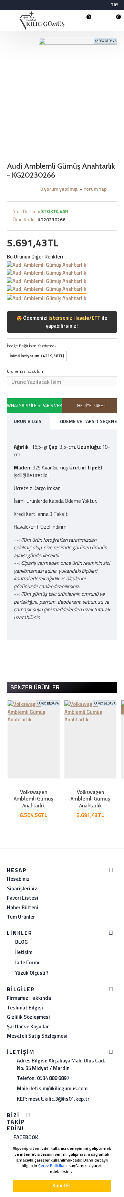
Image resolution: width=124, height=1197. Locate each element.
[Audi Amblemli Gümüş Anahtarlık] (46, 265)
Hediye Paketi (91, 405)
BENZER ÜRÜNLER (35, 687)
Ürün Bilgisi (28, 421)
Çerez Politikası (53, 1166)
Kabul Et (61, 1185)
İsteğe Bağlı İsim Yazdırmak (31, 345)
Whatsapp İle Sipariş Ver (34, 405)
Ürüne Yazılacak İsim (25, 371)
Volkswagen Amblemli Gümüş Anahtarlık (33, 799)
